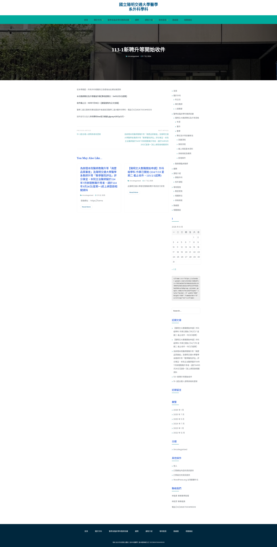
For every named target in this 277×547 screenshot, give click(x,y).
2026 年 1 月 (178, 410)
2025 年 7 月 (178, 414)
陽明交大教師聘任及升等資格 (187, 118)
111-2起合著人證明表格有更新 (185, 381)
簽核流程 (182, 144)
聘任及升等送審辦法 (185, 135)
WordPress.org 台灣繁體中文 (185, 479)
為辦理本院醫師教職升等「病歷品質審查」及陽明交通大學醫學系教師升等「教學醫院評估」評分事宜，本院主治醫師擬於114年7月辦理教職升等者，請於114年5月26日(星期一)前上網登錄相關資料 (98, 179)
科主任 (178, 99)
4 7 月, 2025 (148, 181)
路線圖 (175, 20)
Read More (86, 207)
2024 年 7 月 (178, 423)
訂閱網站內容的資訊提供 (183, 470)
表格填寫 (178, 200)
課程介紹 (149, 20)
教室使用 (178, 191)
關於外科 (98, 20)
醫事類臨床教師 (181, 163)
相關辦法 (178, 195)
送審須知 (182, 139)
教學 (178, 131)
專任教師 (178, 104)
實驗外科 (178, 177)
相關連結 (188, 20)
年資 (178, 122)
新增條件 (182, 158)
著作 (178, 126)
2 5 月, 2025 (101, 195)
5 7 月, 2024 (146, 56)
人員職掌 (178, 108)
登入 (175, 466)
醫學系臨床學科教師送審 (118, 20)
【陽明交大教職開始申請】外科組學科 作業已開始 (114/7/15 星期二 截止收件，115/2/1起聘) (146, 172)
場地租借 (162, 20)
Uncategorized (133, 56)
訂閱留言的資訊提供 (181, 475)
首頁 (86, 20)
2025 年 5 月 (178, 419)
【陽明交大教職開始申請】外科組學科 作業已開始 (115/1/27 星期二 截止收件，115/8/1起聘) (186, 331)
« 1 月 (174, 269)
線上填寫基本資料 (185, 149)
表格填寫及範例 (184, 153)
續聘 (137, 20)
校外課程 (178, 182)
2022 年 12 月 (179, 432)
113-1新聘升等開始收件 (182, 377)
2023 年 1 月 (178, 428)
